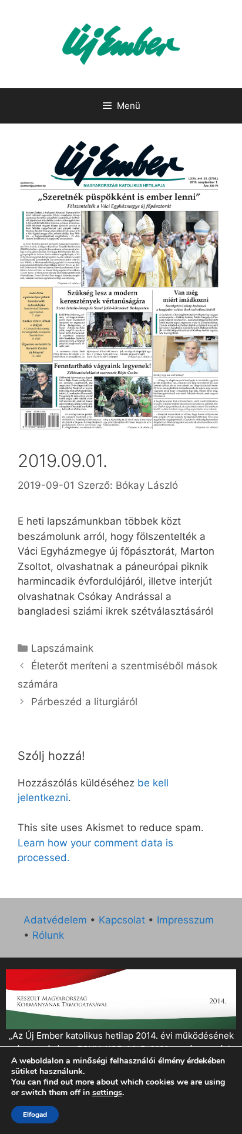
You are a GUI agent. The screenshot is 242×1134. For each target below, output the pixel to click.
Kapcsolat (122, 920)
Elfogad (35, 1114)
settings (107, 1093)
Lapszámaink (62, 648)
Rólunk (48, 935)
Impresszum (185, 920)
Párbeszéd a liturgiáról (84, 702)
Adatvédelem (55, 920)
